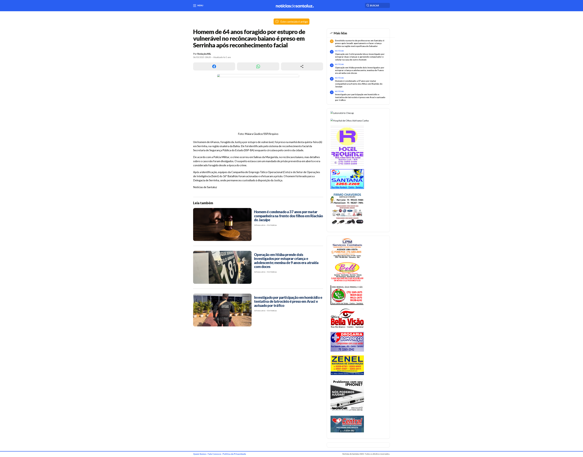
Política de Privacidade (234, 454)
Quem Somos (199, 454)
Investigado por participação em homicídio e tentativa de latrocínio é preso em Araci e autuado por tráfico (360, 97)
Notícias (339, 51)
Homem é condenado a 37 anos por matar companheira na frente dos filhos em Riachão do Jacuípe (358, 84)
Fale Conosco (214, 454)
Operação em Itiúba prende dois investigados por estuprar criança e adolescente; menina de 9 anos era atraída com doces (359, 70)
